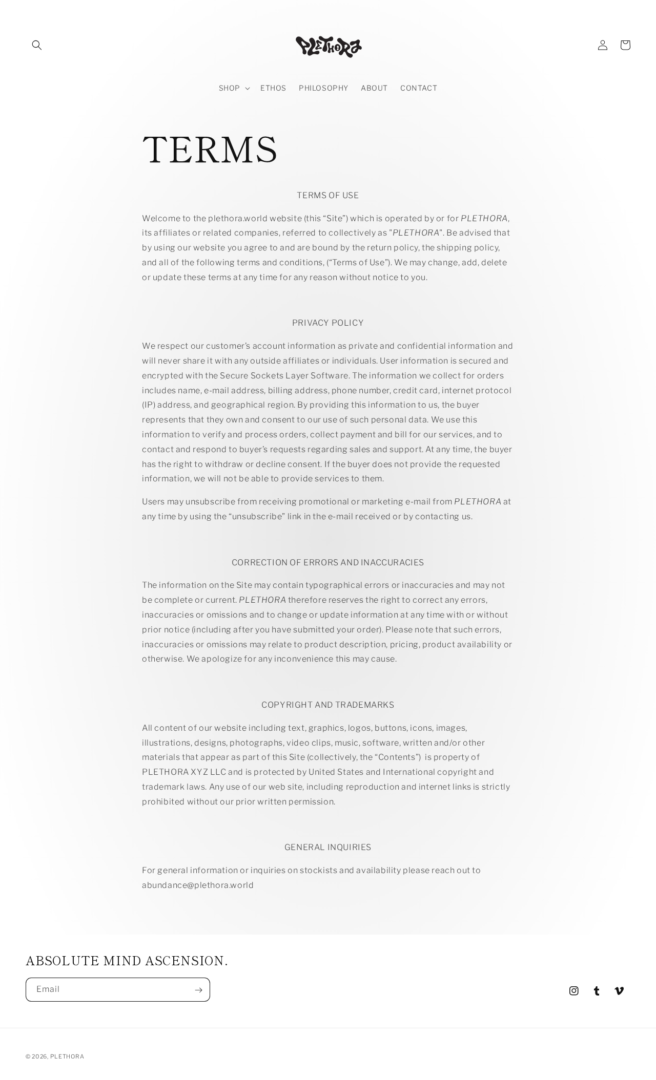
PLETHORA (67, 1056)
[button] (37, 45)
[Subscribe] (198, 990)
